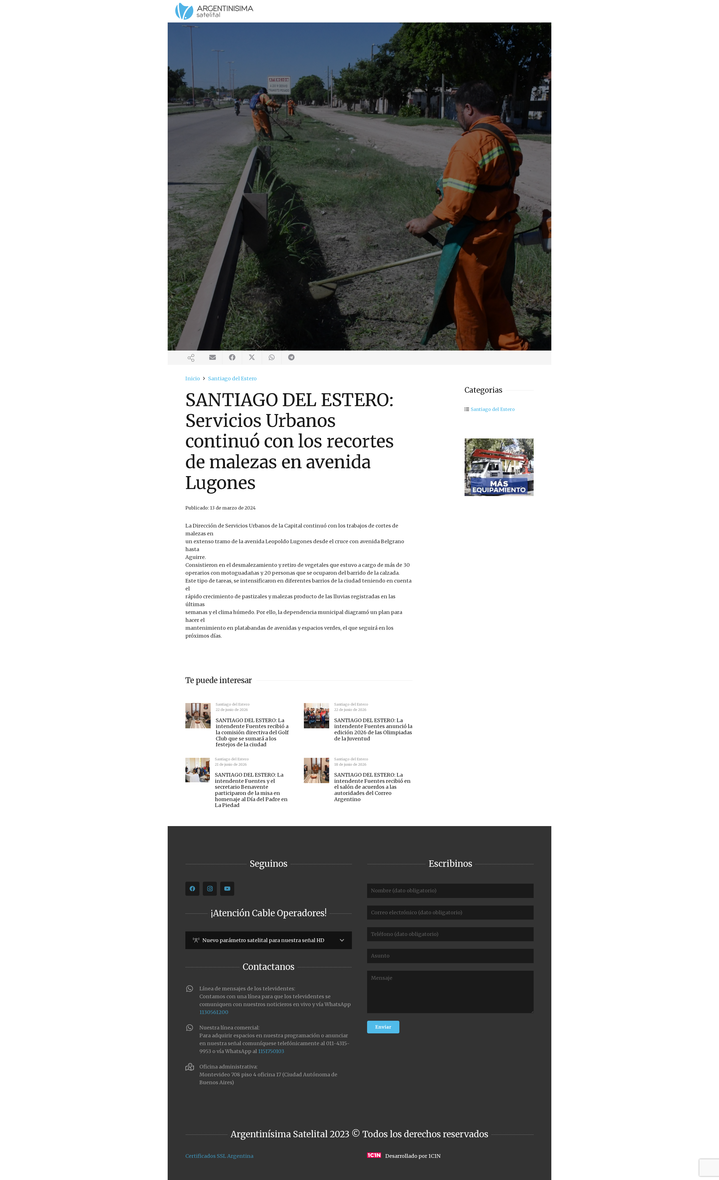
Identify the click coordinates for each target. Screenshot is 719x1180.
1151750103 (271, 1051)
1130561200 (213, 1012)
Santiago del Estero (493, 409)
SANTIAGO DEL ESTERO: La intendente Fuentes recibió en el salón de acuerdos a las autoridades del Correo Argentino (372, 787)
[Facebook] (192, 889)
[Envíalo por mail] (212, 357)
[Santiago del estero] (499, 467)
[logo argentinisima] (214, 11)
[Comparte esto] (232, 357)
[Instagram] (210, 889)
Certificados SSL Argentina (219, 1156)
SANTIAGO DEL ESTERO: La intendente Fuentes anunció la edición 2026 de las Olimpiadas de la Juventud (373, 729)
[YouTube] (227, 889)
